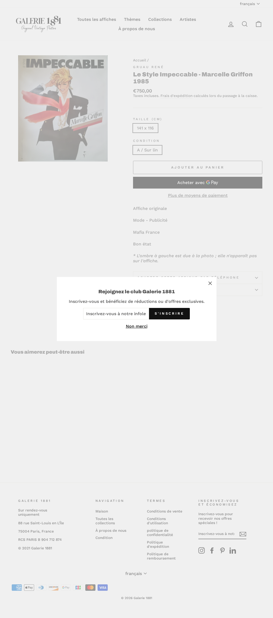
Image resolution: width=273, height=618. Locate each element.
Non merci (136, 326)
